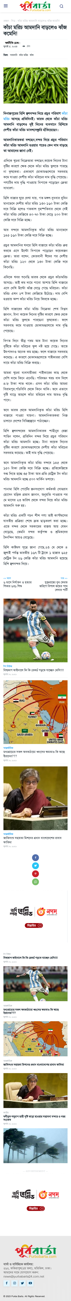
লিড (13, 21)
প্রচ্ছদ (6, 21)
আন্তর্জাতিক (7, 1006)
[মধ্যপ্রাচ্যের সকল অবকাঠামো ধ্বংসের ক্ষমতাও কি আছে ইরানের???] (35, 1038)
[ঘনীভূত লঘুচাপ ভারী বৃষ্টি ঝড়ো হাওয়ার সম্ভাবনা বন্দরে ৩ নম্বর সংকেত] (35, 1145)
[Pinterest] (35, 873)
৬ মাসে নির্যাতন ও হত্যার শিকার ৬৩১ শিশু (17, 584)
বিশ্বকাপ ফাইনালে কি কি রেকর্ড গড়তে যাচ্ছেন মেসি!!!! (30, 958)
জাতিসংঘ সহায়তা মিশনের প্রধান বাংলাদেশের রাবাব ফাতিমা (33, 1064)
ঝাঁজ (32, 55)
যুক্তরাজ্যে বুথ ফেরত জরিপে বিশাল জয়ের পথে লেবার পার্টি (53, 586)
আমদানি (13, 55)
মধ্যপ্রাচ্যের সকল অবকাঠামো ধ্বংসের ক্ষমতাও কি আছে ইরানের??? (31, 1011)
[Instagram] (14, 1283)
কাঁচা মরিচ (23, 55)
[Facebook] (35, 857)
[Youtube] (30, 1283)
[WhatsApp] (35, 881)
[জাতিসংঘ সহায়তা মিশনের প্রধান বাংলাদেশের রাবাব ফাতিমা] (35, 1090)
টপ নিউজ (7, 954)
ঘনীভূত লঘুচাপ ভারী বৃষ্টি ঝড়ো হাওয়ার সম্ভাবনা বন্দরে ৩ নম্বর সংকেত (34, 1118)
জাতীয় (5, 1112)
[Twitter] (35, 865)
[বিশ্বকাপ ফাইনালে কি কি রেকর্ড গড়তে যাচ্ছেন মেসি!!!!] (35, 983)
